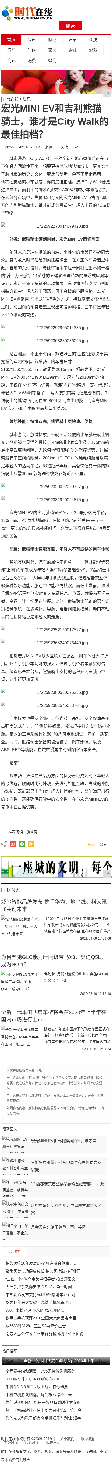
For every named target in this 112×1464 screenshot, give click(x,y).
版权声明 (53, 1443)
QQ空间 (31, 844)
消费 (32, 60)
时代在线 (10, 99)
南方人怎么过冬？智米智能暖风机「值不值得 (44, 1333)
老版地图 (11, 1443)
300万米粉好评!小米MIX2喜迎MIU (34, 1310)
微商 (52, 60)
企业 (73, 50)
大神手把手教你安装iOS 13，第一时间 (38, 1287)
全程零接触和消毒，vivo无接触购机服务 (40, 1371)
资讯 (31, 40)
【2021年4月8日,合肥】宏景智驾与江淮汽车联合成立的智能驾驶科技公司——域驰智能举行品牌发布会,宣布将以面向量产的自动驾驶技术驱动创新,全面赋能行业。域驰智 (77, 931)
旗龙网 (32, 832)
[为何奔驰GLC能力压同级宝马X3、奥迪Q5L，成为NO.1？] (20, 984)
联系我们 (88, 1439)
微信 (22, 844)
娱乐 (72, 40)
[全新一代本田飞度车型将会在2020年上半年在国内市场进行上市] (20, 1039)
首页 (11, 40)
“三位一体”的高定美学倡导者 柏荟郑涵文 (40, 1279)
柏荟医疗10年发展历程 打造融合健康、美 (41, 1263)
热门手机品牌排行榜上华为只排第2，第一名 (43, 1410)
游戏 (93, 50)
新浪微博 (13, 844)
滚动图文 (9, 1129)
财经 (52, 40)
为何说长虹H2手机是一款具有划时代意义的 (43, 1402)
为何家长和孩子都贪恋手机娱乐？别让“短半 (43, 1418)
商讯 (11, 60)
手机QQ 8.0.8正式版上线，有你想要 (36, 1387)
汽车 (11, 50)
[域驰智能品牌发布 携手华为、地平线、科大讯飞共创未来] (20, 928)
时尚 (32, 50)
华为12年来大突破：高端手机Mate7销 (38, 1302)
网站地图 (32, 1443)
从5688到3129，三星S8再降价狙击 (35, 1326)
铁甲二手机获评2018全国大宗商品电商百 (40, 1318)
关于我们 (67, 1439)
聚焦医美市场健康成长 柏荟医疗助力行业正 (43, 1271)
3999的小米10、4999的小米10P (32, 1379)
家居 (52, 50)
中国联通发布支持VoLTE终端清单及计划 (40, 1294)
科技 (93, 40)
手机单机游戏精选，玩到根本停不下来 (38, 1394)
